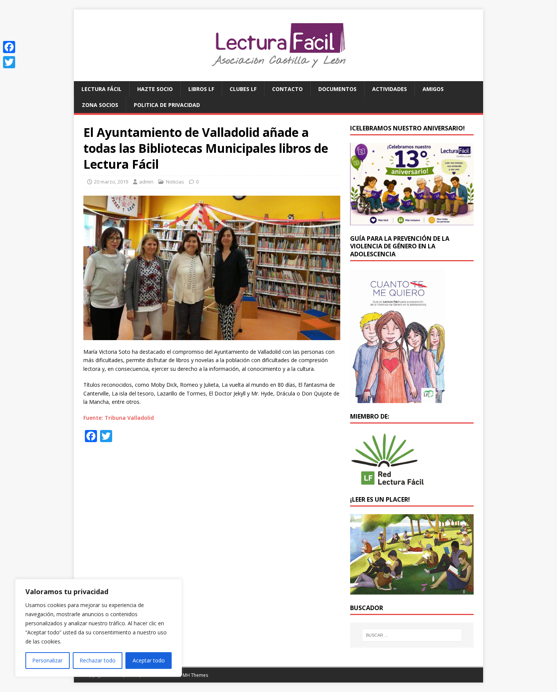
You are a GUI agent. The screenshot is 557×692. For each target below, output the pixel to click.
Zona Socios (100, 104)
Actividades (389, 89)
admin (146, 181)
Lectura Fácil (101, 89)
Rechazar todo (98, 660)
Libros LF (201, 89)
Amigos (433, 89)
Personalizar (47, 660)
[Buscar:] (412, 635)
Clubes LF (243, 89)
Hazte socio (155, 89)
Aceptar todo (149, 660)
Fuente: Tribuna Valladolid (118, 417)
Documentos (337, 89)
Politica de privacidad (167, 104)
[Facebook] (9, 47)
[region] (98, 628)
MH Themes (195, 675)
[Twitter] (9, 62)
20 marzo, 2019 (111, 181)
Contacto (287, 89)
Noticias (175, 181)
